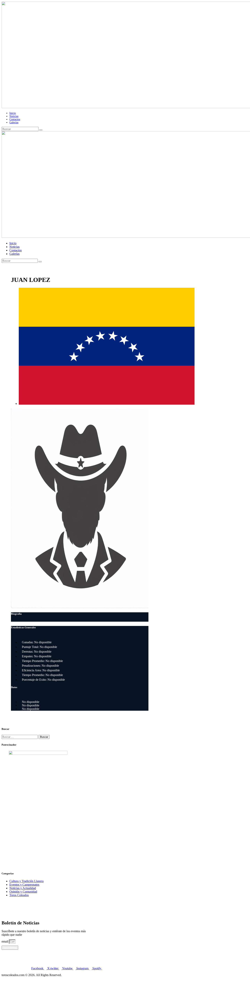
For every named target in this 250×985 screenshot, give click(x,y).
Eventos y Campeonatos (24, 884)
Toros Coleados (19, 895)
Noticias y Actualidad (22, 888)
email (5, 941)
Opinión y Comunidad (23, 891)
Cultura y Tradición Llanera (26, 881)
